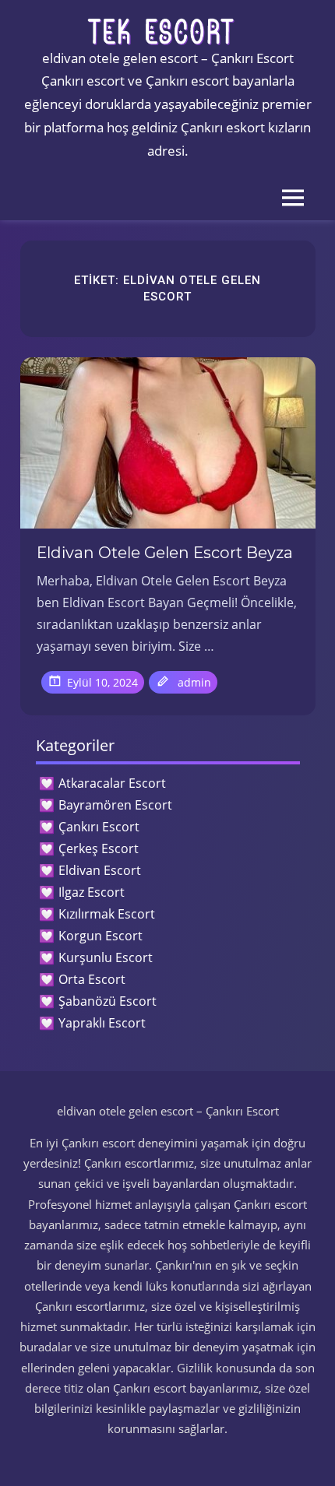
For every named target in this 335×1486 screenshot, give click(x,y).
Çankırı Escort (98, 826)
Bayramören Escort (115, 804)
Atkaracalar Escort (112, 783)
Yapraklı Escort (102, 1022)
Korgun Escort (100, 935)
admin (194, 682)
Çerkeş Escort (98, 848)
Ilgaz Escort (91, 892)
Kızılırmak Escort (106, 913)
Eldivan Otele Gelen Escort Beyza (165, 552)
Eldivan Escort (99, 870)
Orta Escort (91, 979)
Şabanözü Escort (107, 1001)
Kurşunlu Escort (105, 957)
